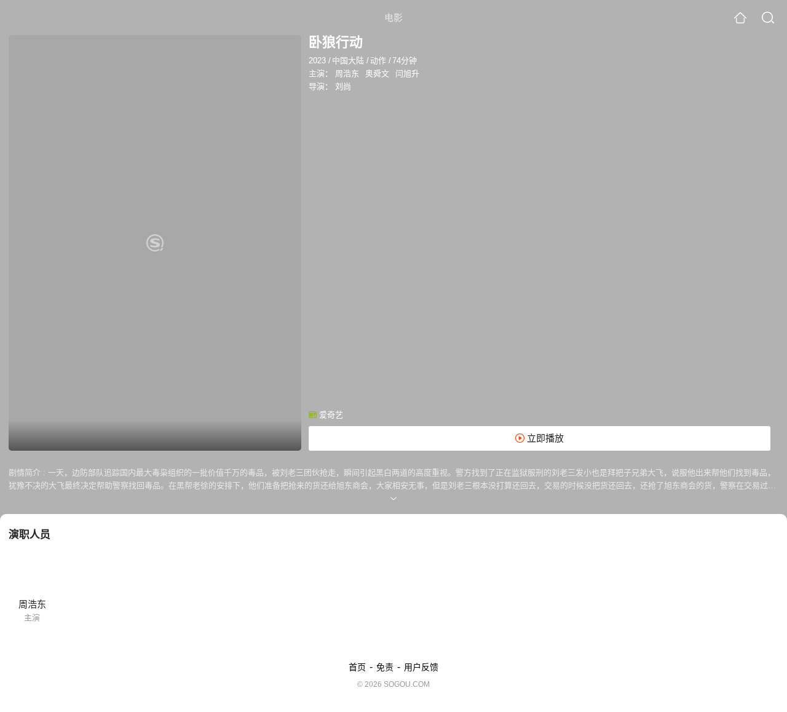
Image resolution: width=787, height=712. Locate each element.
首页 (357, 667)
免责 (385, 667)
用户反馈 (421, 667)
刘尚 (343, 86)
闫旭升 (407, 73)
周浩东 (347, 73)
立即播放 (544, 438)
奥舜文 (377, 73)
